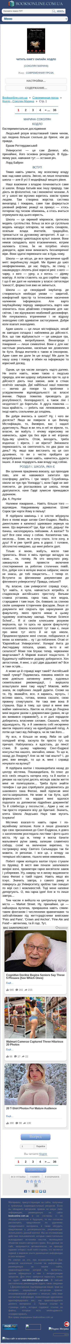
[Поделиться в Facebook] (25, 1191)
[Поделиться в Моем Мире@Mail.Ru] (33, 1191)
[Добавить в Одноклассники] (37, 1191)
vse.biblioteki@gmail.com (35, 1280)
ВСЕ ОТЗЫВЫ (18, 1177)
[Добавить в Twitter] (40, 1191)
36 (54, 110)
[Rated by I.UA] (33, 1329)
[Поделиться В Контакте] (44, 1191)
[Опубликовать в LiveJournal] (29, 1191)
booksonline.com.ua (18, 1216)
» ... (47, 110)
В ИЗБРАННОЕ (52, 1177)
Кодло (43, 1153)
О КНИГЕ (35, 1177)
